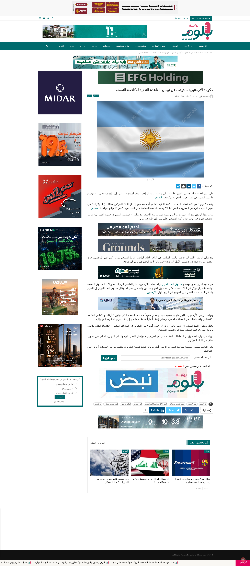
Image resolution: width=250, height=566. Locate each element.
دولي (89, 96)
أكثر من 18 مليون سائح (64, 393)
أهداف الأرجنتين (126, 404)
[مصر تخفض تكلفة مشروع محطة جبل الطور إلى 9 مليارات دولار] (109, 463)
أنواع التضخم (138, 404)
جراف (83, 46)
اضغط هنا (179, 366)
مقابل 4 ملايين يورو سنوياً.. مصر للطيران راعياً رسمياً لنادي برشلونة (41, 562)
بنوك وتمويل (140, 46)
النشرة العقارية (159, 46)
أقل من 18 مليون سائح (64, 384)
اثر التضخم (98, 404)
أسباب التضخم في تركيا (177, 404)
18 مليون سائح (67, 389)
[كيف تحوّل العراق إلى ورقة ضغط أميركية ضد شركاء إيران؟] (150, 463)
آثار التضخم (203, 404)
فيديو (72, 46)
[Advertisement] (125, 527)
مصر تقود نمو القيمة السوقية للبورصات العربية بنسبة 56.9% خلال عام (186, 562)
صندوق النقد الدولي (171, 284)
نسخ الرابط (109, 358)
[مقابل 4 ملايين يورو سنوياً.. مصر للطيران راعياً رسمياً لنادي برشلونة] (191, 463)
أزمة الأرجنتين (192, 404)
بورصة (94, 46)
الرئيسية (203, 46)
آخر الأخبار (188, 46)
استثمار (95, 96)
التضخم (158, 197)
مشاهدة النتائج (60, 402)
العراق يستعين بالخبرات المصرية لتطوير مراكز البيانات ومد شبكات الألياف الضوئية (113, 562)
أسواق (175, 46)
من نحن (185, 18)
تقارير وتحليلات (122, 46)
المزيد (61, 46)
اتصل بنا (178, 18)
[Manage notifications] (243, 559)
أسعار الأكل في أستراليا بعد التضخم (156, 404)
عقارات (106, 46)
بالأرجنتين (152, 292)
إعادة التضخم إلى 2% (111, 404)
